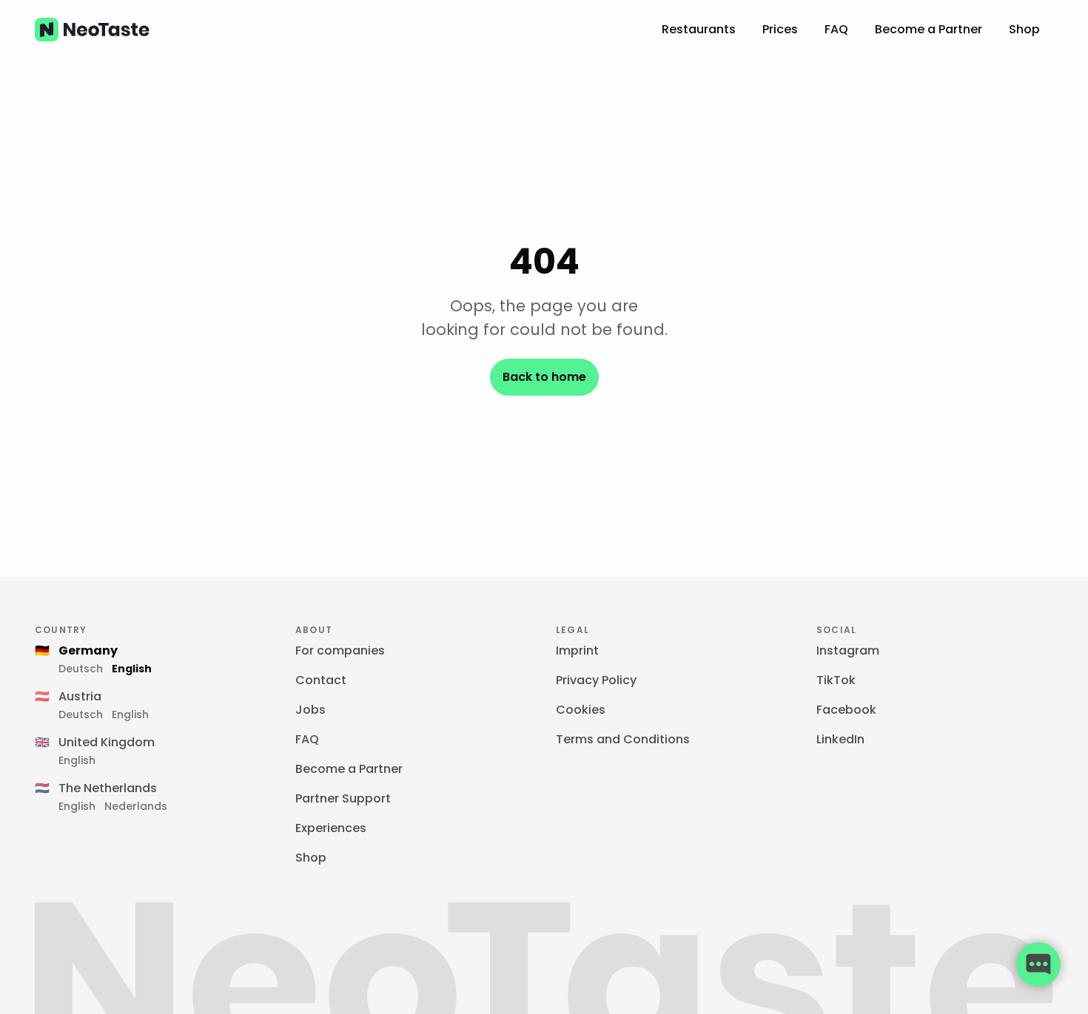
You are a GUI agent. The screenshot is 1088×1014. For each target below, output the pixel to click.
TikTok (836, 680)
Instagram (847, 650)
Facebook (846, 709)
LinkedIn (840, 739)
